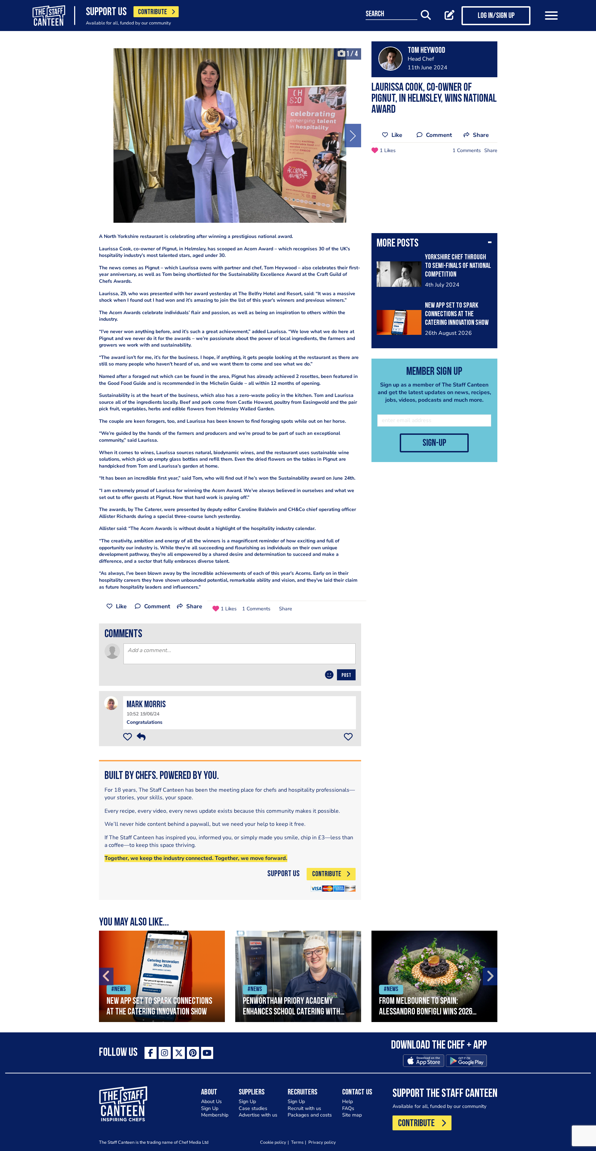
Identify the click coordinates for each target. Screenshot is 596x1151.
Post (346, 675)
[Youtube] (207, 1053)
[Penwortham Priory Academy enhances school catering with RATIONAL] (298, 976)
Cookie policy (273, 1142)
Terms (297, 1142)
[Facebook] (151, 1053)
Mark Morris (146, 705)
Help (347, 1101)
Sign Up (209, 1108)
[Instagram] (165, 1053)
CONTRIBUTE (152, 12)
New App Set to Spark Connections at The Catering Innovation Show (457, 314)
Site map (352, 1115)
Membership (214, 1115)
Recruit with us (304, 1108)
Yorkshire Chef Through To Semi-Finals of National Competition (458, 266)
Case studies (253, 1108)
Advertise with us (258, 1115)
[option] (230, 135)
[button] (434, 244)
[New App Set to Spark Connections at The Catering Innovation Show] (162, 976)
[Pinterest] (193, 1053)
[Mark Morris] (111, 703)
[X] (179, 1053)
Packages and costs (310, 1115)
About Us (211, 1101)
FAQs (348, 1108)
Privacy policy (322, 1142)
